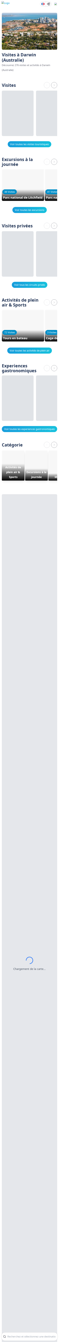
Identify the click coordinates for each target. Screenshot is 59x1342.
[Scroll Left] (47, 85)
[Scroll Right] (54, 85)
